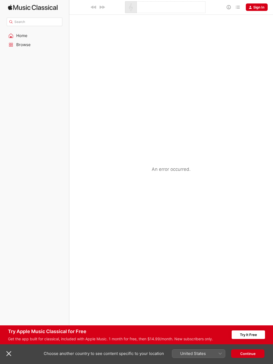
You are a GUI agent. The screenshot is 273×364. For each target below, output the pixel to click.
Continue (248, 353)
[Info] (228, 7)
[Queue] (238, 7)
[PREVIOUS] (93, 7)
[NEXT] (102, 7)
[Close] (8, 353)
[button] (34, 36)
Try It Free (248, 335)
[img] (33, 7)
